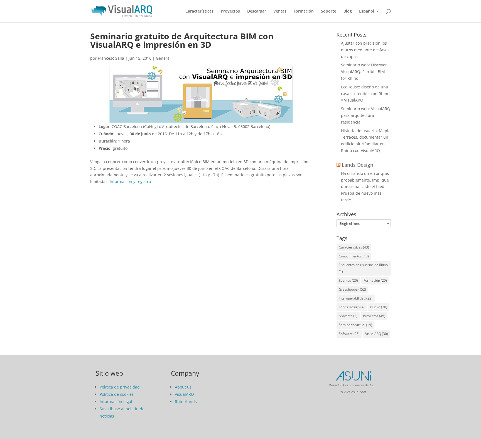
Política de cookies (117, 394)
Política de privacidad (120, 387)
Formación (304, 11)
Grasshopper (352, 289)
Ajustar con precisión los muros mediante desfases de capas (365, 49)
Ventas (279, 11)
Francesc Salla (111, 58)
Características (199, 11)
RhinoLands (186, 401)
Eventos (348, 280)
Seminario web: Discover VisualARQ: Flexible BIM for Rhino (364, 71)
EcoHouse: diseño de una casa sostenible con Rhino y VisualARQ (365, 93)
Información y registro (130, 181)
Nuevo (378, 307)
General (163, 58)
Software (349, 333)
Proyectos (230, 11)
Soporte (328, 11)
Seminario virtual (355, 324)
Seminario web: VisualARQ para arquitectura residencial (365, 115)
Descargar (256, 11)
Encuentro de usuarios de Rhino (363, 268)
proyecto (348, 315)
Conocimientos (354, 256)
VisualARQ (376, 333)
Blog (347, 11)
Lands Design (357, 164)
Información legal (116, 401)
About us (183, 387)
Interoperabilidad (355, 298)
